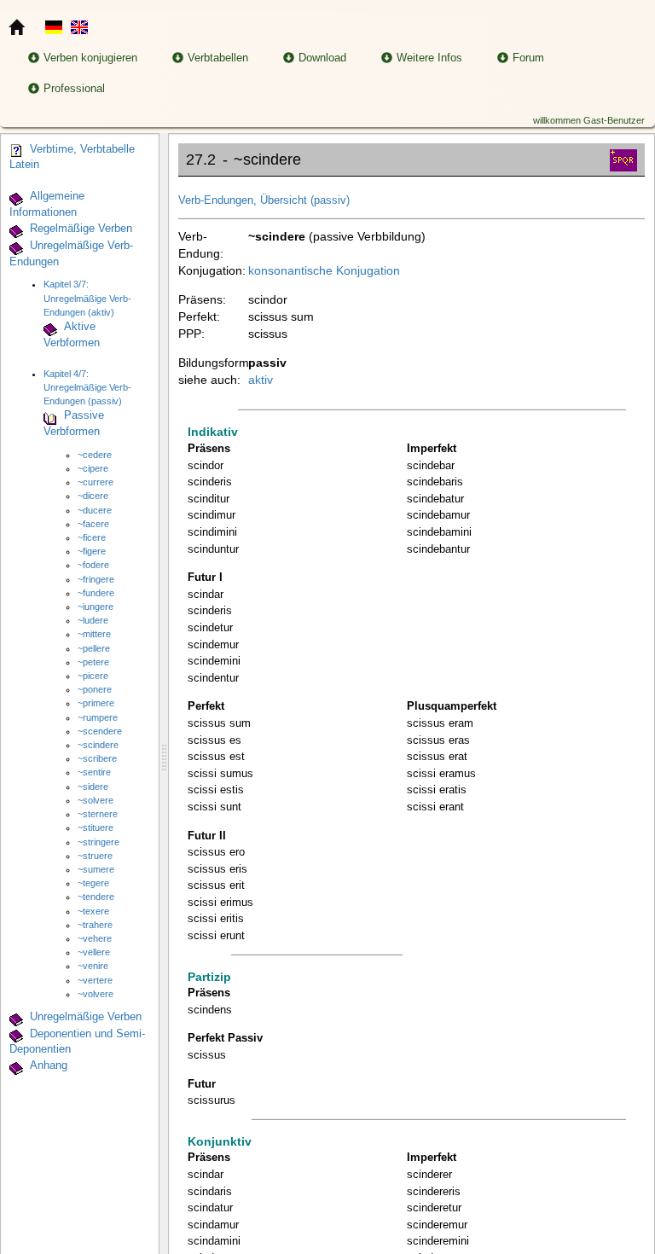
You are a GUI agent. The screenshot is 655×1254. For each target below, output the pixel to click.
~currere (95, 482)
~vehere (95, 938)
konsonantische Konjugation (324, 270)
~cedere (95, 455)
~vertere (95, 980)
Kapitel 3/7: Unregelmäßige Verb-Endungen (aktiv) (87, 297)
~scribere (97, 758)
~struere (95, 856)
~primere (96, 703)
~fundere (96, 593)
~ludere (93, 620)
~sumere (96, 869)
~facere (93, 524)
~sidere (93, 786)
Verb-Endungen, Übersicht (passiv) (264, 200)
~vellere (94, 952)
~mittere (94, 634)
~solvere (95, 800)
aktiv (260, 379)
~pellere (94, 648)
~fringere (96, 579)
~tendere (96, 896)
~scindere (98, 745)
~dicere (93, 496)
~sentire (94, 772)
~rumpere (98, 717)
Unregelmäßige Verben (86, 1017)
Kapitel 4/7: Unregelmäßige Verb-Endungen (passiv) (87, 387)
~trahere (95, 925)
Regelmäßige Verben (81, 229)
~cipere (93, 468)
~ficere (92, 537)
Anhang (48, 1066)
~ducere (95, 510)
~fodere (93, 565)
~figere (92, 551)
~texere (93, 911)
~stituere (95, 827)
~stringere (98, 842)
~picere (93, 676)
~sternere (98, 814)
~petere (93, 662)
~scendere (100, 731)
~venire (93, 966)
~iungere (95, 606)
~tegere (93, 883)
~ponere (95, 689)
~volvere (95, 994)
